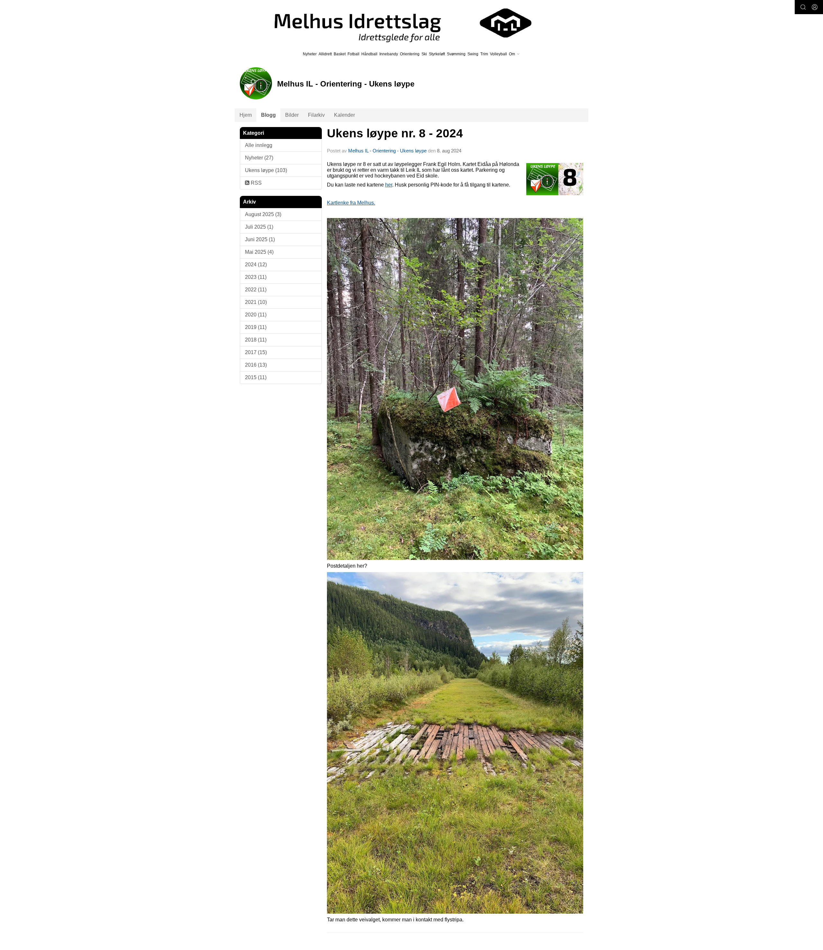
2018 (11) (256, 340)
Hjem (246, 115)
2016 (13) (256, 365)
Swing (472, 54)
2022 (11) (256, 289)
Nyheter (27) (259, 157)
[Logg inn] (814, 7)
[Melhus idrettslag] (395, 23)
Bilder (292, 115)
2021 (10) (256, 302)
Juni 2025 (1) (260, 239)
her (388, 184)
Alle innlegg (258, 145)
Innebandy (388, 54)
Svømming (456, 54)
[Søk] (803, 7)
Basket (340, 54)
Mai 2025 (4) (259, 252)
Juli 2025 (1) (259, 227)
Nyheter (310, 54)
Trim (484, 54)
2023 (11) (256, 277)
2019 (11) (256, 327)
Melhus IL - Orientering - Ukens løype (387, 150)
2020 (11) (256, 314)
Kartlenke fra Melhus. (351, 203)
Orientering (410, 54)
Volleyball (498, 54)
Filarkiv (316, 115)
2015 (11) (256, 377)
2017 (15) (256, 352)
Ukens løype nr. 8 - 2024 (395, 133)
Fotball (353, 54)
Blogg (268, 115)
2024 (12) (256, 264)
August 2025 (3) (263, 214)
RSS (255, 183)
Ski (424, 54)
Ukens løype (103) (266, 170)
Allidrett (325, 54)
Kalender (344, 115)
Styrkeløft (437, 54)
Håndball (369, 54)
